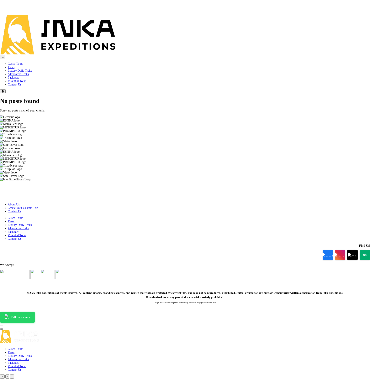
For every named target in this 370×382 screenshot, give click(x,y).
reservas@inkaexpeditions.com (17, 4)
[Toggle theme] (3, 91)
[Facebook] (328, 254)
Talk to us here (20, 317)
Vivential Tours (17, 81)
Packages (13, 77)
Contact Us (14, 84)
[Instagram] (15, 10)
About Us (14, 204)
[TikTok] (352, 254)
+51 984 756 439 (9, 1)
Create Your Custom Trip (23, 207)
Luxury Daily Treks (20, 70)
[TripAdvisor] (25, 10)
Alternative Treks (18, 74)
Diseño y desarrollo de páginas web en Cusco (198, 303)
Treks (11, 67)
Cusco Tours (15, 63)
